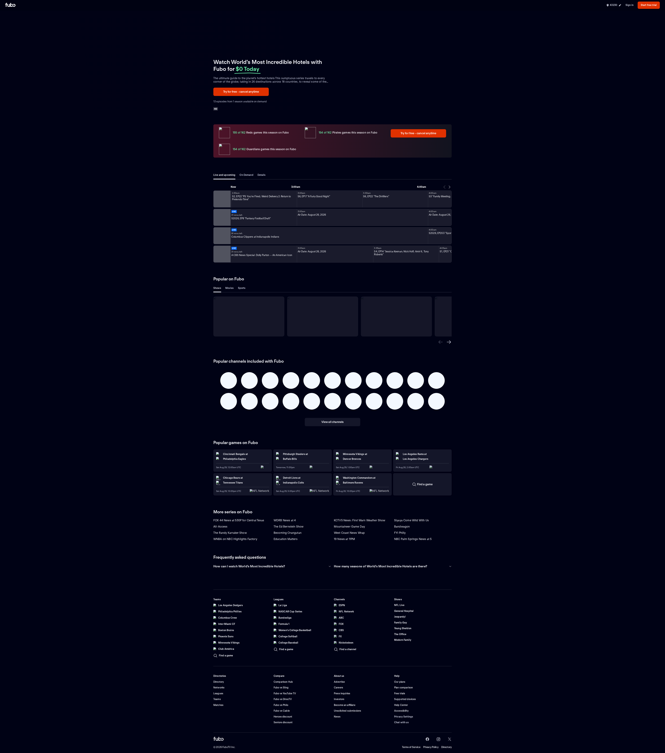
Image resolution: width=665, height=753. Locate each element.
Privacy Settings (403, 716)
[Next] (449, 187)
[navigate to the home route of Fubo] (10, 5)
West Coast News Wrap (349, 532)
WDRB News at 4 (285, 520)
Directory (446, 747)
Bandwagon (402, 526)
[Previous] (444, 187)
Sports (242, 288)
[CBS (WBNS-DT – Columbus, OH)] (221, 254)
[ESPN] (221, 217)
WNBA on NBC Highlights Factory (235, 539)
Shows (217, 288)
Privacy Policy (430, 747)
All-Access (220, 526)
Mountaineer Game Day (349, 526)
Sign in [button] (629, 5)
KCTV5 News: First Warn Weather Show (359, 520)
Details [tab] (262, 175)
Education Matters (286, 539)
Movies (229, 288)
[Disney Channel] (221, 199)
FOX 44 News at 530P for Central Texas (238, 520)
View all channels (332, 422)
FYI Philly (400, 532)
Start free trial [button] (649, 5)
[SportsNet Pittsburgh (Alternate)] (221, 235)
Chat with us (401, 722)
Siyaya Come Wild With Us (411, 520)
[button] (440, 342)
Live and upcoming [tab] (224, 175)
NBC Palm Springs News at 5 (413, 539)
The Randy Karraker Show (230, 532)
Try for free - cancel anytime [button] (241, 91)
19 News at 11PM (344, 539)
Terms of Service (411, 747)
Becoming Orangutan (288, 532)
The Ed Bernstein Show (288, 526)
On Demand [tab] (246, 175)
